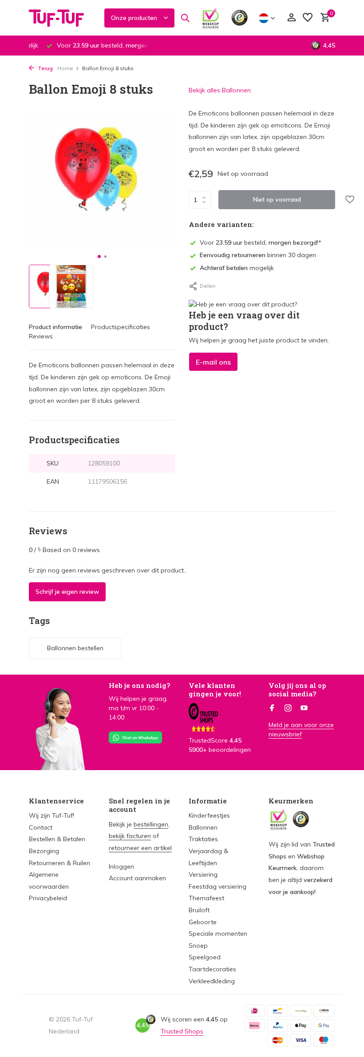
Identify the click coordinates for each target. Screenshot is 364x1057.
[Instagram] (288, 708)
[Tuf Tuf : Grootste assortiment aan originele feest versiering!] (62, 18)
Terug (44, 68)
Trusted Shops (182, 1031)
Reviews (41, 336)
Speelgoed (205, 957)
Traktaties (203, 839)
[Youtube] (304, 708)
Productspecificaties (120, 327)
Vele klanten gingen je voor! (215, 690)
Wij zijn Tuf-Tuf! (51, 815)
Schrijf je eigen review (67, 592)
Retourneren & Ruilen (59, 863)
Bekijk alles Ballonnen (220, 90)
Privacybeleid (48, 898)
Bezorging (44, 851)
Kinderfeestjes (209, 815)
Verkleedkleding (212, 981)
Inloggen (121, 866)
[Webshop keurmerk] (211, 18)
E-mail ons (213, 362)
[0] (323, 18)
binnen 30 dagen (258, 255)
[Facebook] (272, 708)
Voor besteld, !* (260, 242)
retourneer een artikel (140, 848)
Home (65, 68)
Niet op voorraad (277, 199)
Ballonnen (203, 827)
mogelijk (237, 268)
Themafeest (206, 898)
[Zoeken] (185, 17)
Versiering (203, 874)
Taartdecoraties (212, 969)
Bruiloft (199, 910)
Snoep (198, 946)
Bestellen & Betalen (57, 839)
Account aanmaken (137, 878)
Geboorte (203, 922)
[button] (99, 256)
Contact (40, 827)
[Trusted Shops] (239, 18)
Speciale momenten (218, 934)
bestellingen (151, 824)
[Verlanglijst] (308, 18)
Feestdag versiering (217, 886)
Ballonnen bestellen (75, 648)
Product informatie (55, 327)
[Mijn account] (291, 18)
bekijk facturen (130, 836)
